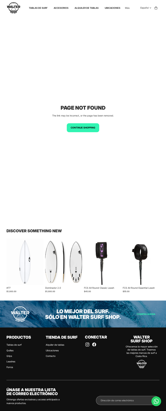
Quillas (9, 350)
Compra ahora (146, 314)
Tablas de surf (14, 344)
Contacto (50, 356)
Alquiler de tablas (55, 344)
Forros (9, 367)
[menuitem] (127, 8)
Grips (9, 356)
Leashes (10, 361)
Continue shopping (83, 127)
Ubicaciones (52, 350)
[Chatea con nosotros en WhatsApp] (156, 401)
